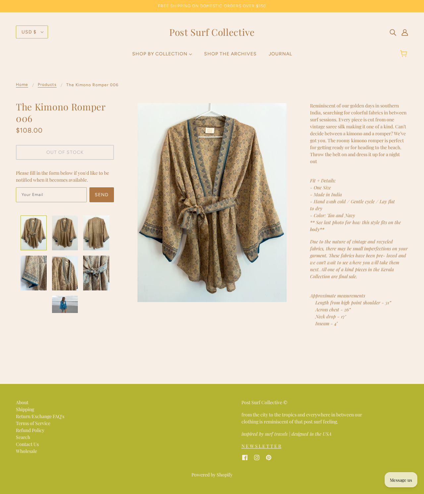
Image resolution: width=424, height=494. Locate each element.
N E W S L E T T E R (261, 446)
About (22, 402)
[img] (393, 32)
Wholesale (26, 451)
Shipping (25, 409)
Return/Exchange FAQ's (40, 416)
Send (102, 195)
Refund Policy (30, 430)
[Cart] (404, 54)
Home (22, 85)
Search (23, 437)
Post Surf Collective (212, 32)
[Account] (405, 32)
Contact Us (27, 444)
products (47, 85)
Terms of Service (33, 423)
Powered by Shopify (212, 474)
